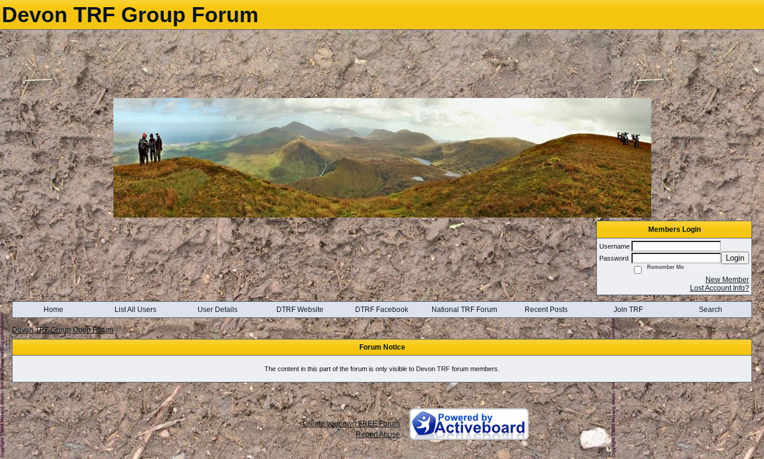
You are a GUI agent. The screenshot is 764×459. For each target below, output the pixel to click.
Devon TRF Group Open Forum (62, 330)
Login (735, 257)
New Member (727, 280)
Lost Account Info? (719, 288)
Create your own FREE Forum (351, 424)
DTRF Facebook (381, 309)
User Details (218, 309)
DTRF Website (300, 309)
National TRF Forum (464, 309)
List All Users (135, 309)
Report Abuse (378, 434)
